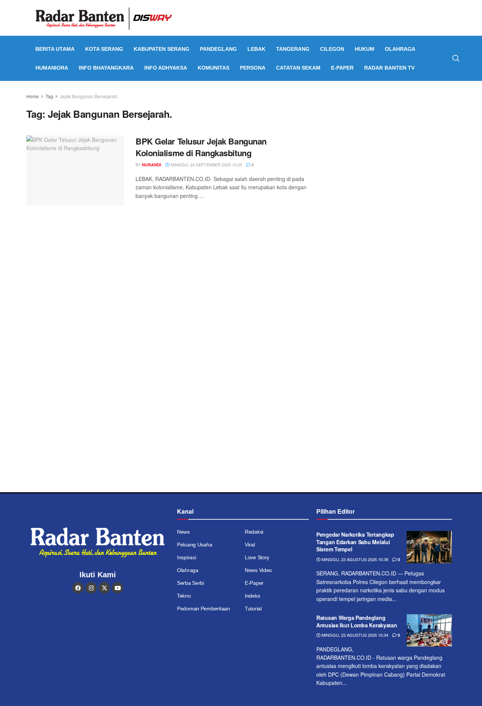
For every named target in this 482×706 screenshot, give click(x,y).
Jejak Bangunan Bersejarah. (89, 96)
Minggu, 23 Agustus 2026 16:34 (354, 635)
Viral (250, 545)
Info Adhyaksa (165, 68)
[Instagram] (91, 587)
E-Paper (342, 68)
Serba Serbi (190, 583)
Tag (49, 96)
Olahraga (400, 49)
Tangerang (293, 49)
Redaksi (254, 532)
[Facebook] (78, 587)
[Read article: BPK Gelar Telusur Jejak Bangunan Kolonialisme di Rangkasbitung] (75, 170)
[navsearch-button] (456, 58)
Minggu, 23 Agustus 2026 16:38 (354, 559)
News (183, 532)
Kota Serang (104, 49)
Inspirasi (186, 557)
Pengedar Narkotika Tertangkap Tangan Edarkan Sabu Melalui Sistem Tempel (355, 542)
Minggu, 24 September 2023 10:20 (205, 164)
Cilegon (332, 49)
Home (32, 96)
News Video (258, 570)
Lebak (256, 49)
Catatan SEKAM (298, 68)
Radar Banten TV (389, 68)
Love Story (257, 557)
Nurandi (151, 164)
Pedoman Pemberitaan (203, 609)
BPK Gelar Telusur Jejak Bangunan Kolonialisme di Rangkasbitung (201, 147)
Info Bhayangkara (106, 68)
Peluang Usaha (194, 545)
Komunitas (213, 68)
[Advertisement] (391, 145)
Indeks (252, 596)
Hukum (364, 49)
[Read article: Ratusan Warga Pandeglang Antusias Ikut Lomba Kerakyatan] (429, 630)
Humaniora (51, 68)
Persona (252, 68)
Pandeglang (218, 49)
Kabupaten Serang (161, 49)
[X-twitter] (104, 587)
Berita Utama (55, 49)
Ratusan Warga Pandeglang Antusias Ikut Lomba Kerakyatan (356, 621)
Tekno (184, 596)
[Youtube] (117, 587)
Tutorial (253, 609)
